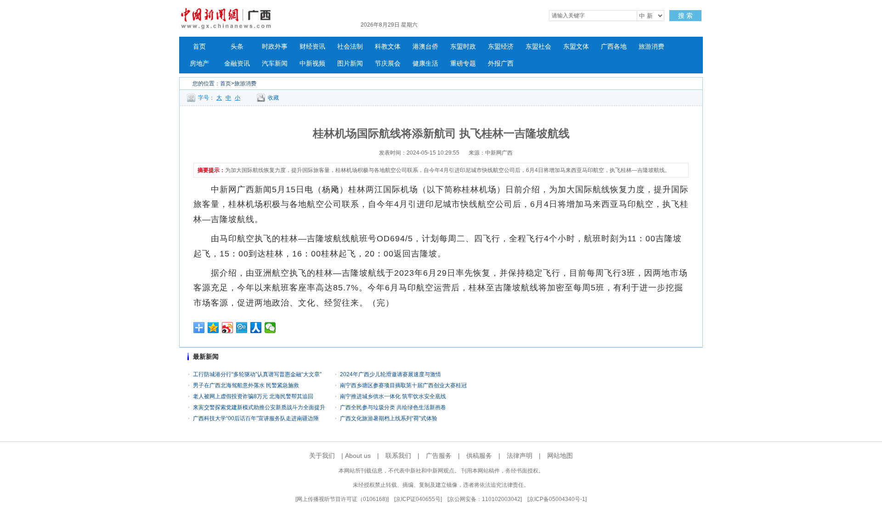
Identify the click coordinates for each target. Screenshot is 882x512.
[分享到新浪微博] (227, 327)
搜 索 (685, 15)
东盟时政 (463, 46)
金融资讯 (237, 63)
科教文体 (388, 46)
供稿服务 (479, 455)
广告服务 (439, 455)
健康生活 (425, 63)
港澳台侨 (425, 46)
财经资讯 (312, 46)
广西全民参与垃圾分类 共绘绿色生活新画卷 (393, 407)
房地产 (199, 63)
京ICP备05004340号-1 (557, 499)
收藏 (273, 98)
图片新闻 (350, 63)
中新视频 (312, 63)
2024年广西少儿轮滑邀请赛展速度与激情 (390, 374)
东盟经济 (501, 46)
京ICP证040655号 (418, 499)
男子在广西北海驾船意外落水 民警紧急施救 (246, 385)
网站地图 (560, 455)
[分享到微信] (270, 327)
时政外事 (275, 46)
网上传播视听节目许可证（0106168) (342, 499)
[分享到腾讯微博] (242, 327)
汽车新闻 (275, 63)
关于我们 (322, 455)
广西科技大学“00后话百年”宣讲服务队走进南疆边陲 (256, 418)
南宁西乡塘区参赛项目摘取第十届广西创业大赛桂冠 (403, 385)
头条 (237, 46)
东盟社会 (538, 46)
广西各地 (614, 46)
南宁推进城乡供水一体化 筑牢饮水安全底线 (393, 396)
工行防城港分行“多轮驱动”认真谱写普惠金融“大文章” (257, 374)
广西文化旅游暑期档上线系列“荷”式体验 (388, 418)
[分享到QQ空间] (213, 327)
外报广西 (501, 63)
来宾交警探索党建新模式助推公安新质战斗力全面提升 (259, 407)
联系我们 (398, 455)
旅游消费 (651, 46)
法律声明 (519, 455)
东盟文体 (576, 46)
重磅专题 (463, 63)
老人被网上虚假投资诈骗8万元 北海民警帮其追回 (253, 396)
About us (358, 455)
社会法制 (350, 46)
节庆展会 (388, 63)
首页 (199, 46)
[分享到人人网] (256, 327)
